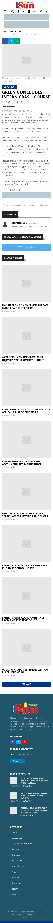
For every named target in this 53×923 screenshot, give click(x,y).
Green (32, 205)
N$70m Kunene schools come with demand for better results (34, 810)
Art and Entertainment (22, 844)
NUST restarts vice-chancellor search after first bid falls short (25, 515)
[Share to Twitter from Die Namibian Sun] (11, 41)
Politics (15, 895)
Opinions (16, 849)
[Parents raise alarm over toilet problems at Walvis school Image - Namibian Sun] (26, 595)
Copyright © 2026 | (13, 912)
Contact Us (26, 917)
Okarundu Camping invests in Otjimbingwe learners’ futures (23, 359)
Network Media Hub (31, 912)
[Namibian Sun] (30, 708)
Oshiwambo (17, 861)
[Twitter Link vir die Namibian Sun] (18, 742)
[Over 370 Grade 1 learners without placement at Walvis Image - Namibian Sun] (26, 647)
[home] (26, 4)
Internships (44, 205)
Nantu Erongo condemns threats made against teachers (25, 307)
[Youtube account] (29, 11)
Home (4, 31)
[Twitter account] (24, 11)
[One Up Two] (34, 11)
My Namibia (36, 915)
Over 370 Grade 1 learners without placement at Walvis (25, 671)
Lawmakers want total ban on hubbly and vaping (34, 795)
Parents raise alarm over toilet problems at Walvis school (24, 619)
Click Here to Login (27, 247)
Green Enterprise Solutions (14, 205)
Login (45, 11)
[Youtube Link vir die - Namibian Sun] (24, 742)
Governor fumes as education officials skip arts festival (34, 780)
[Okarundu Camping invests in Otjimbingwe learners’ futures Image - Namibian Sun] (26, 335)
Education (16, 878)
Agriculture (17, 838)
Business (16, 855)
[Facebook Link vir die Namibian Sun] (12, 742)
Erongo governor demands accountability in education (21, 463)
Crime (15, 872)
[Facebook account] (18, 11)
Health (15, 889)
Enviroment (17, 883)
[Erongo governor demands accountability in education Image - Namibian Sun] (26, 439)
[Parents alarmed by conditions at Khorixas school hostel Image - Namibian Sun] (26, 543)
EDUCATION (15, 31)
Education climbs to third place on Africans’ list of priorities (26, 411)
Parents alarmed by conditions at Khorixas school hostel (25, 567)
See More (26, 684)
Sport (14, 832)
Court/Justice (18, 866)
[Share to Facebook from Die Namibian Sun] (5, 41)
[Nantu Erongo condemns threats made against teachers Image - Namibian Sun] (26, 283)
